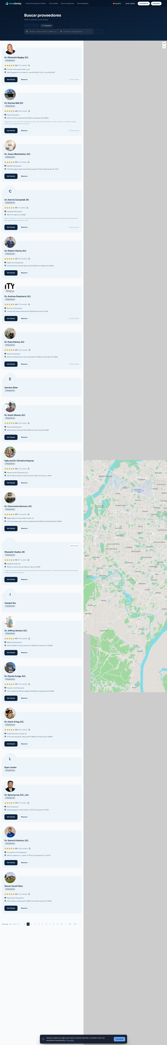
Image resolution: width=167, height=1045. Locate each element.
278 (69, 924)
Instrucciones (74, 79)
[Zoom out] (164, 46)
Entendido (119, 1039)
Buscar (98, 31)
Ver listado (11, 80)
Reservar (24, 80)
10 (61, 924)
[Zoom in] (164, 43)
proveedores (143, 3)
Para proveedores (67, 3)
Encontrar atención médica (36, 3)
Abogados (156, 3)
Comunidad (53, 3)
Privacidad (70, 1040)
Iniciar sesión (130, 3)
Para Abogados (82, 3)
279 (75, 924)
